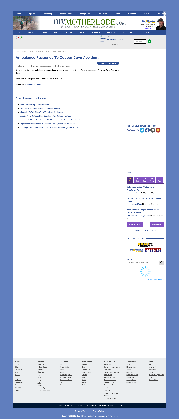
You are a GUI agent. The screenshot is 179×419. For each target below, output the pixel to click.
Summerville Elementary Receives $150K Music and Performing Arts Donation (51, 120)
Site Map (102, 405)
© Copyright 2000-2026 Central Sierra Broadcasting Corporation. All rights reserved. (89, 416)
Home (59, 405)
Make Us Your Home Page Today (141, 126)
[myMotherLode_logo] (89, 23)
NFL (39, 375)
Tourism (145, 32)
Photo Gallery (153, 380)
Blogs (62, 372)
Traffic (82, 32)
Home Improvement (111, 393)
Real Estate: (109, 385)
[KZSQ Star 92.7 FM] (135, 249)
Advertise (112, 405)
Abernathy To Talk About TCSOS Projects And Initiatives (42, 112)
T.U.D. (151, 377)
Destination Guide (66, 377)
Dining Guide (85, 14)
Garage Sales (131, 380)
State (30, 32)
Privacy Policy (90, 405)
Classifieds (161, 14)
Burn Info (121, 40)
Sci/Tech (18, 387)
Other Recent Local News (31, 98)
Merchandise (131, 367)
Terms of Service (82, 411)
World (56, 32)
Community (47, 14)
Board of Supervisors (156, 375)
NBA (39, 380)
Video (151, 372)
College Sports (43, 388)
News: (17, 361)
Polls (84, 385)
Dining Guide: (110, 361)
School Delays (128, 32)
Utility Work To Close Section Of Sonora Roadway (40, 108)
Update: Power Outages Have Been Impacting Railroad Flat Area (45, 116)
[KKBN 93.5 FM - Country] (153, 249)
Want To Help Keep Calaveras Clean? (35, 104)
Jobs (128, 364)
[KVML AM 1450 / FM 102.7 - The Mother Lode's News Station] (145, 244)
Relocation (108, 395)
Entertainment (66, 14)
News (19, 14)
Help (120, 405)
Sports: (41, 372)
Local (18, 32)
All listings (108, 364)
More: (151, 361)
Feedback (78, 405)
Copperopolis (109, 382)
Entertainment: (88, 361)
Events (62, 364)
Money (69, 32)
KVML (84, 377)
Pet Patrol (63, 382)
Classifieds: (131, 361)
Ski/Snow (41, 370)
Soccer (40, 385)
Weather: (41, 361)
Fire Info (62, 385)
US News (43, 32)
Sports (32, 14)
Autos (128, 370)
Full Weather (111, 40)
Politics (18, 380)
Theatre (84, 367)
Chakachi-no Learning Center (138, 215)
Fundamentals (109, 388)
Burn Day (41, 364)
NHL (39, 383)
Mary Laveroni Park (134, 204)
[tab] (130, 180)
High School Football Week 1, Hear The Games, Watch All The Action (47, 124)
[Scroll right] (164, 13)
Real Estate (102, 14)
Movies (84, 364)
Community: (65, 361)
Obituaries (111, 32)
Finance (107, 390)
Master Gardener (110, 398)
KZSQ (84, 380)
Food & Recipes (87, 370)
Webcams (96, 32)
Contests (132, 14)
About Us (68, 405)
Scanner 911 (153, 367)
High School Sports (44, 390)
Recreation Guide (66, 380)
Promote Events (132, 375)
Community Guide (66, 375)
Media (146, 14)
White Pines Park (133, 193)
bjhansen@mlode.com (33, 84)
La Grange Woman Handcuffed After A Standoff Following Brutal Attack (49, 127)
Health (117, 14)
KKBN (84, 382)
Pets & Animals (131, 382)
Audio (151, 364)
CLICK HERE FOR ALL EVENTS (145, 231)
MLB (39, 378)
